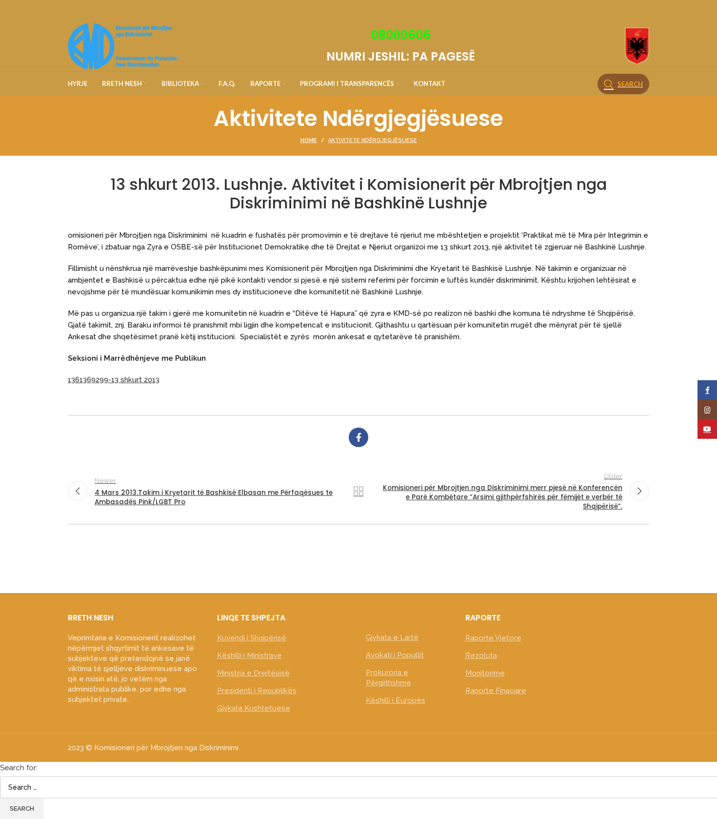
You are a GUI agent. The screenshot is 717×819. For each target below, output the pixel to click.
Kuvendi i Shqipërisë (251, 638)
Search (22, 808)
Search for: (19, 767)
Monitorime (485, 673)
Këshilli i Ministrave (249, 655)
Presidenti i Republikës (257, 690)
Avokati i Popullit (395, 655)
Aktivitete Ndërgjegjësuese (372, 140)
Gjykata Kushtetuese (253, 708)
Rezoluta (481, 655)
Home (308, 140)
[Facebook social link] (358, 437)
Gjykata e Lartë (392, 637)
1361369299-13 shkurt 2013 (113, 379)
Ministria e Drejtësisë (253, 673)
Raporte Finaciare (495, 690)
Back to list (358, 491)
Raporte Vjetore (493, 638)
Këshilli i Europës (395, 700)
